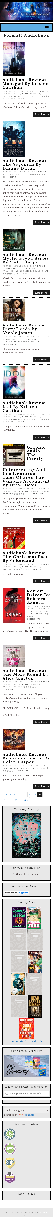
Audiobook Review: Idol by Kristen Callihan (25, 407)
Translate (28, 1114)
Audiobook (13, 94)
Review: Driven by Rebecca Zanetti (38, 597)
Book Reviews (31, 94)
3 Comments (25, 274)
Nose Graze (31, 1215)
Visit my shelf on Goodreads (26, 1041)
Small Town (41, 271)
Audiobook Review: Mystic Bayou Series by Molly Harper (26, 258)
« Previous (9, 794)
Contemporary (12, 96)
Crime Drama (35, 614)
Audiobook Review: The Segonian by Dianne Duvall (25, 164)
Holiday (8, 569)
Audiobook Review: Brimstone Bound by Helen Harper (26, 758)
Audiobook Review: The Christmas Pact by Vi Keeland (25, 557)
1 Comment (22, 771)
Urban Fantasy (36, 768)
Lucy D (44, 91)
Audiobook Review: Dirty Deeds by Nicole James (25, 329)
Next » (24, 800)
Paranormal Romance (17, 271)
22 (15, 800)
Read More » (42, 114)
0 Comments (16, 99)
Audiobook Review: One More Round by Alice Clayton (26, 674)
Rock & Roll (32, 96)
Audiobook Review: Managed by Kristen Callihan (26, 84)
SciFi (26, 174)
